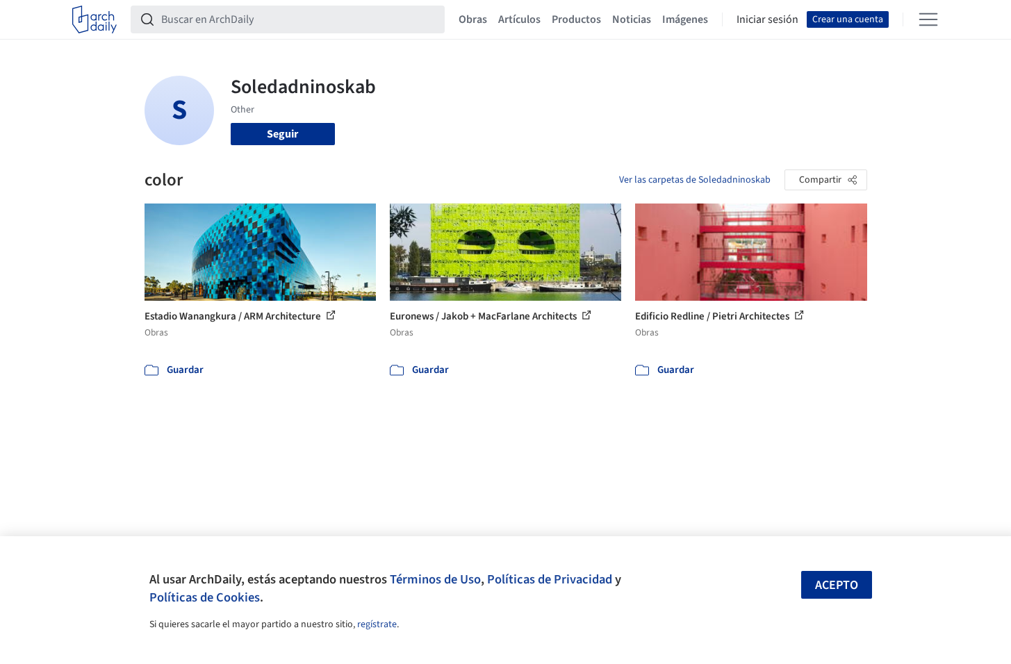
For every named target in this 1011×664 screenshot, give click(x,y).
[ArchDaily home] (94, 19)
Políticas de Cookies (204, 597)
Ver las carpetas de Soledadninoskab (695, 180)
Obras (473, 19)
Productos (576, 19)
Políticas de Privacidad (549, 579)
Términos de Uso (435, 579)
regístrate (377, 624)
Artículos (519, 19)
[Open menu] (928, 19)
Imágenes (685, 19)
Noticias (631, 19)
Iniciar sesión (767, 19)
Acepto (836, 585)
